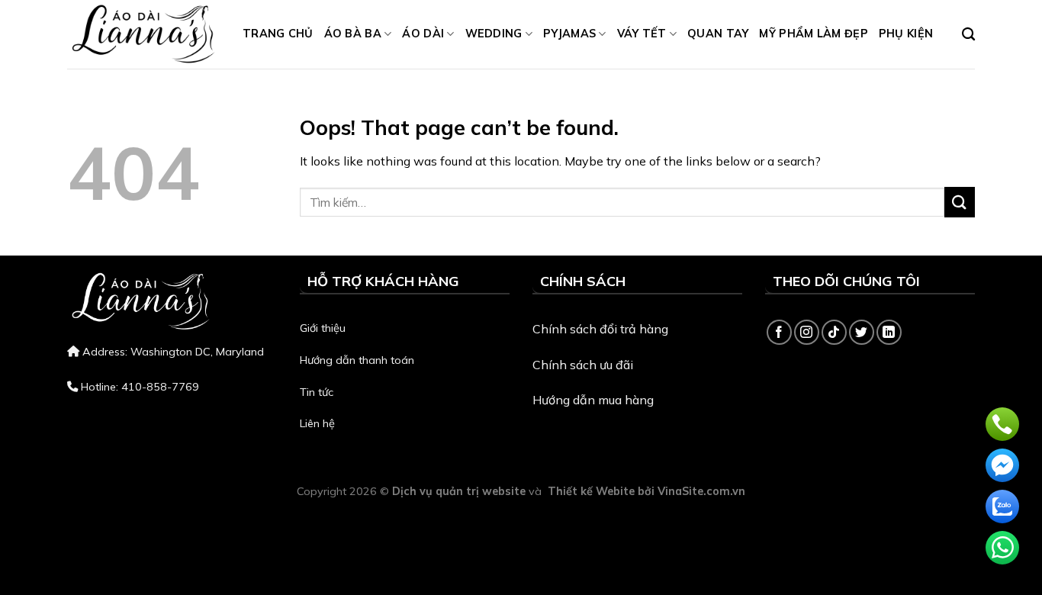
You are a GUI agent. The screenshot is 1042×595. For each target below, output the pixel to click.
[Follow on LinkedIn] (889, 332)
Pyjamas (569, 33)
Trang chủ (278, 33)
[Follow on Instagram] (806, 332)
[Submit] (959, 202)
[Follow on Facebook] (779, 332)
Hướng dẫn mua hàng (593, 399)
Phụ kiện (906, 33)
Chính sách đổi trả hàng (600, 328)
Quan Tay (717, 33)
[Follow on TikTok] (834, 332)
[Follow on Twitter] (861, 332)
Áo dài (423, 33)
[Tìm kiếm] (968, 34)
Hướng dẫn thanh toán (357, 360)
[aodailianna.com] (143, 34)
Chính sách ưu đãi (582, 364)
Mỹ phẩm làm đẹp (813, 33)
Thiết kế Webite (591, 491)
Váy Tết (642, 33)
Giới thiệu (323, 328)
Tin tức (316, 392)
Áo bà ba (352, 33)
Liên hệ (317, 423)
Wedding (494, 33)
